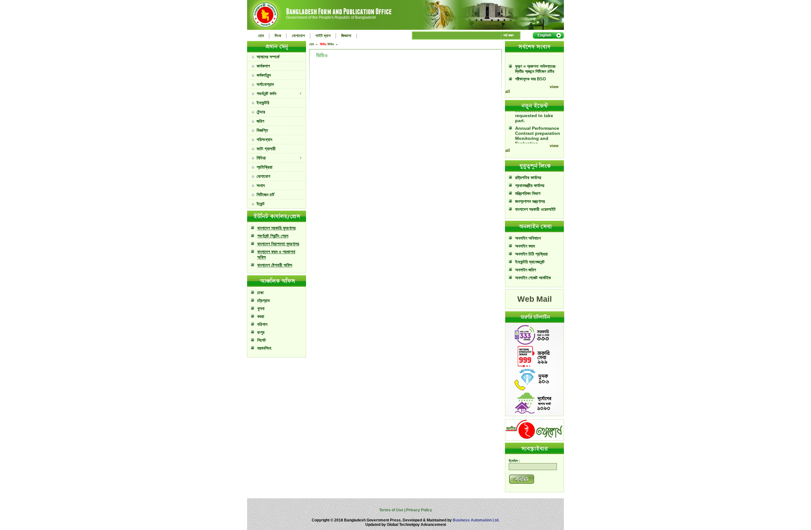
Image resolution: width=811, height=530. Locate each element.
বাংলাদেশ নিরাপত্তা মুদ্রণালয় (278, 243)
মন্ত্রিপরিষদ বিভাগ (527, 193)
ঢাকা (260, 292)
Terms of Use (391, 510)
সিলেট (261, 340)
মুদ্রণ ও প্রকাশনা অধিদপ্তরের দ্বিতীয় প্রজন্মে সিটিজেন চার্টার (535, 62)
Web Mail (534, 298)
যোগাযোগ (298, 35)
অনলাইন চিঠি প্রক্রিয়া (531, 253)
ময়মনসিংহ (264, 348)
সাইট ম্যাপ (323, 35)
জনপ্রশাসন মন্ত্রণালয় (530, 201)
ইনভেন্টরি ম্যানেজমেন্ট (530, 261)
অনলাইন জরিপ (525, 269)
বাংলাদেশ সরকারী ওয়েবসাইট (535, 209)
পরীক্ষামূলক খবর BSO (530, 71)
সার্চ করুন (508, 35)
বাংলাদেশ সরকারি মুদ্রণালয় (276, 227)
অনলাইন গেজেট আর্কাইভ (533, 277)
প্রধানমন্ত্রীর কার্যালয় (529, 185)
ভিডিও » (333, 44)
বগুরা (260, 316)
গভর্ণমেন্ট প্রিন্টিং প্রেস (272, 235)
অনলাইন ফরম (525, 246)
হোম (261, 35)
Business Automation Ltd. (476, 520)
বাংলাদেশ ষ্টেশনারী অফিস (274, 265)
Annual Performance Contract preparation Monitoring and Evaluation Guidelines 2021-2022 (538, 131)
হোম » (314, 44)
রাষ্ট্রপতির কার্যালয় (528, 177)
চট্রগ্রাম (263, 300)
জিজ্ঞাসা (346, 35)
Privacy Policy (418, 510)
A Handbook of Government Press (533, 82)
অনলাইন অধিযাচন (528, 238)
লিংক (278, 35)
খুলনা (261, 308)
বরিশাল (262, 324)
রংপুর (261, 332)
